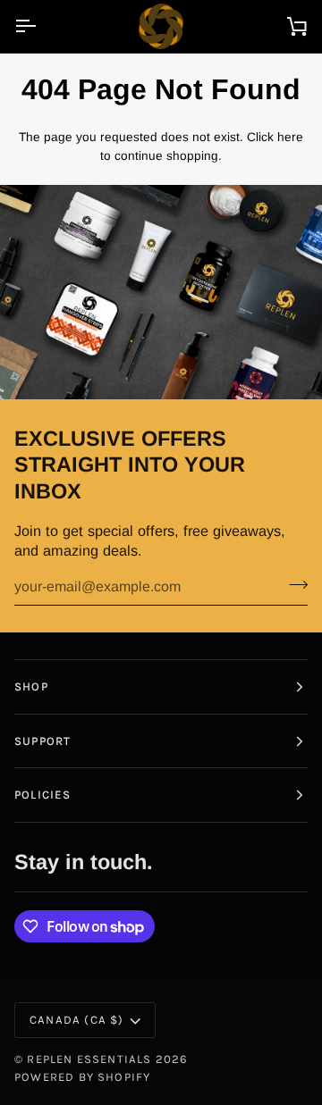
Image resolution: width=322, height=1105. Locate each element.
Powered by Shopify (82, 1077)
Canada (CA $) (76, 1019)
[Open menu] (41, 26)
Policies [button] (43, 794)
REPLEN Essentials (89, 1059)
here (290, 137)
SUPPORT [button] (42, 741)
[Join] (293, 584)
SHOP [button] (31, 686)
